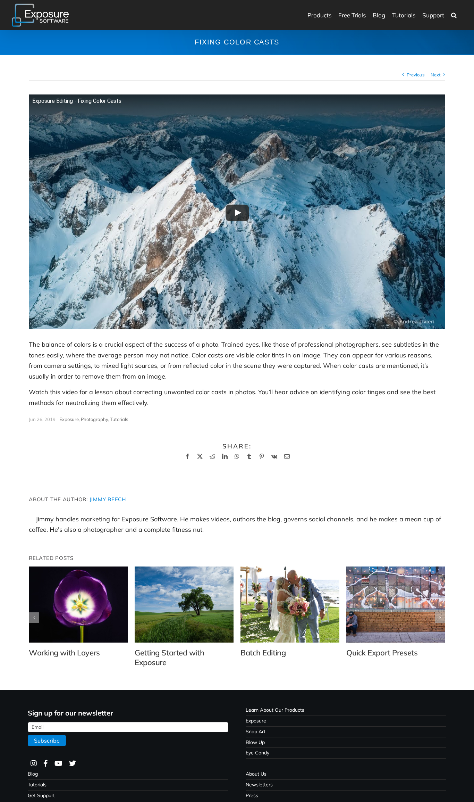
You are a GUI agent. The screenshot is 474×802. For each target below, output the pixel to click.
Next (436, 74)
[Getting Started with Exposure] (184, 570)
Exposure (69, 419)
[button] (454, 15)
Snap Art (255, 731)
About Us (256, 774)
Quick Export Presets (381, 653)
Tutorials (119, 419)
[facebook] (45, 764)
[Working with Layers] (78, 570)
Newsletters (259, 785)
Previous (415, 74)
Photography (94, 419)
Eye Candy (257, 753)
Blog (33, 774)
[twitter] (72, 764)
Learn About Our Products (275, 710)
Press (252, 795)
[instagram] (33, 764)
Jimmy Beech (108, 499)
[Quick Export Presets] (395, 570)
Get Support (41, 795)
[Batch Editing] (289, 570)
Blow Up (255, 742)
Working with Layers (64, 653)
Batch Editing (263, 653)
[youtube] (58, 764)
